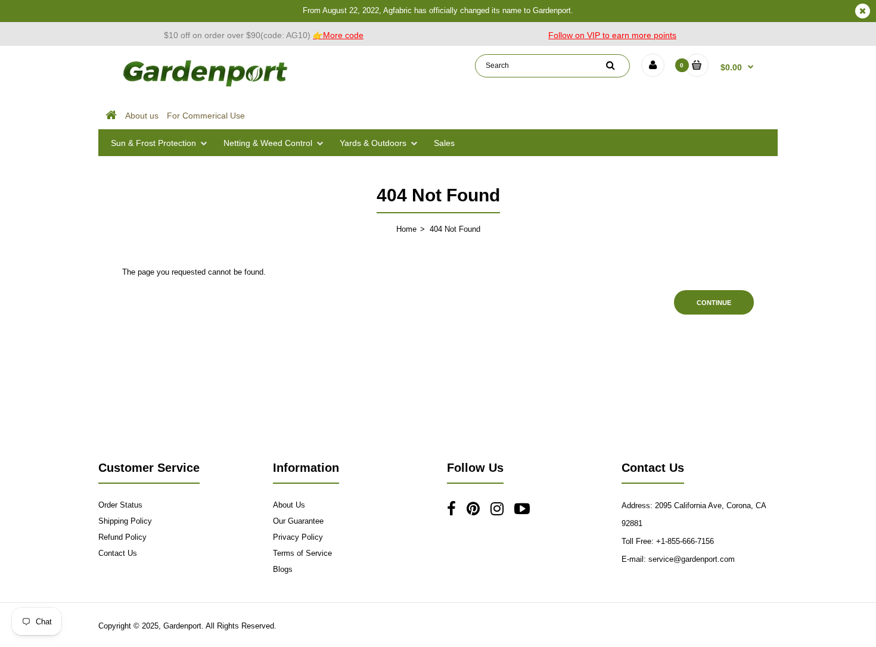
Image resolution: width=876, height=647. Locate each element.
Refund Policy (122, 537)
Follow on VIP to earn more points (612, 35)
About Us (289, 504)
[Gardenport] (206, 86)
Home (406, 229)
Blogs (283, 569)
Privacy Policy (298, 537)
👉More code (338, 35)
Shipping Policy (125, 521)
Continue (714, 302)
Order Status (120, 504)
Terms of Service (302, 553)
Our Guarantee (298, 521)
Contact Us (117, 553)
